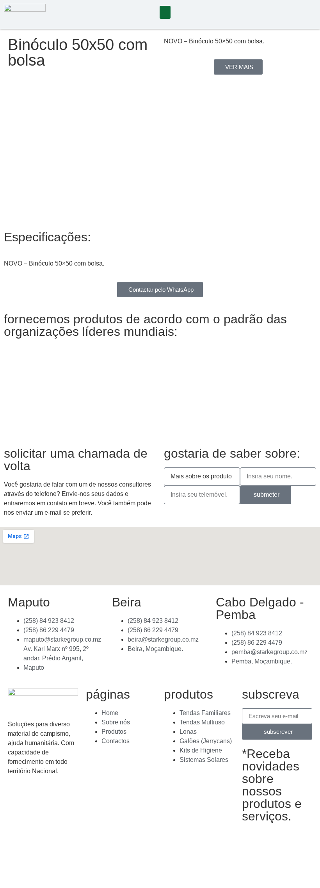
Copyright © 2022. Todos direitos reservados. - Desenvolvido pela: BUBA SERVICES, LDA (79, 855)
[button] (165, 12)
